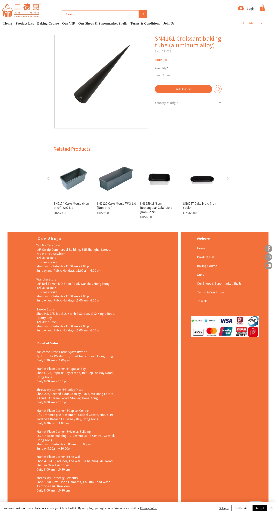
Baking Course (207, 265)
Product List (205, 257)
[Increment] (169, 75)
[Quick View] (73, 178)
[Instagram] (268, 257)
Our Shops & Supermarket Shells (210, 283)
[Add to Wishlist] (218, 89)
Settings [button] (223, 508)
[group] (138, 189)
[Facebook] (268, 248)
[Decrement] (158, 75)
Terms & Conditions (210, 292)
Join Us (202, 301)
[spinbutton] (163, 75)
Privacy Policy (148, 508)
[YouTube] (268, 265)
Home (201, 248)
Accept (260, 508)
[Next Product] (227, 178)
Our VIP (202, 274)
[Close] (271, 508)
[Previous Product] (48, 178)
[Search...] (143, 14)
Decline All (241, 508)
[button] (262, 7)
